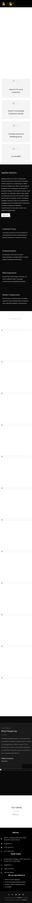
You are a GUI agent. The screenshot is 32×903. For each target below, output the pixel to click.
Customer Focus (9, 228)
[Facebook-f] (9, 894)
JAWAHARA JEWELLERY (16, 689)
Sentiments (16, 563)
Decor (11, 377)
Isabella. (19, 897)
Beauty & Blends (16, 436)
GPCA (16, 341)
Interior (19, 377)
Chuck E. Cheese (16, 531)
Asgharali (16, 373)
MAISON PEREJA (16, 468)
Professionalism (9, 250)
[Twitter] (23, 894)
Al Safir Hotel (16, 594)
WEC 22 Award (16, 500)
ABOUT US (5, 215)
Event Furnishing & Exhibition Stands (16, 112)
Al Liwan (16, 626)
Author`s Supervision (11, 294)
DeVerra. (24, 900)
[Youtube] (16, 894)
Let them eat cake (16, 658)
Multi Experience (9, 272)
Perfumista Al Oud (16, 405)
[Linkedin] (19, 894)
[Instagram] (12, 894)
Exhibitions (16, 345)
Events (16, 503)
